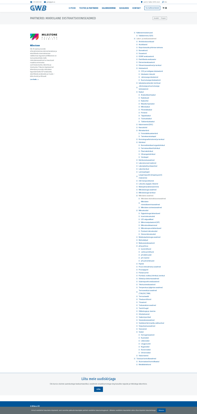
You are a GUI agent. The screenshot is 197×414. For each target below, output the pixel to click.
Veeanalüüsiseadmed (146, 320)
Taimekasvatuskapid (148, 136)
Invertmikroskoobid (148, 216)
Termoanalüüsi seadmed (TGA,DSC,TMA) (148, 292)
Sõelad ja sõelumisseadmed (149, 279)
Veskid (141, 332)
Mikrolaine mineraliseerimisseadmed (150, 203)
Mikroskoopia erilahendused (151, 228)
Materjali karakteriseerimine (149, 187)
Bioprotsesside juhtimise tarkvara (151, 47)
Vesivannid (143, 329)
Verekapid (144, 157)
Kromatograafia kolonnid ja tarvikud (151, 139)
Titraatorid (142, 302)
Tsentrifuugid (143, 308)
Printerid (144, 113)
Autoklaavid (143, 44)
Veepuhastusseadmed (147, 326)
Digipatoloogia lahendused (150, 213)
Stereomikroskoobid (148, 234)
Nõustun (161, 410)
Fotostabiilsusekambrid (149, 133)
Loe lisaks (33, 79)
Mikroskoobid (143, 210)
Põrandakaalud (146, 110)
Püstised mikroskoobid (149, 231)
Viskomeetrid (143, 356)
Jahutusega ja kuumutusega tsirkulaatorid (149, 87)
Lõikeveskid (145, 341)
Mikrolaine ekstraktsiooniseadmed (153, 199)
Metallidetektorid (145, 364)
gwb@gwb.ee (51, 2)
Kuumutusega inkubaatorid (151, 80)
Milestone (35, 45)
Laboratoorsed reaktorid (147, 163)
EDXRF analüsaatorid (146, 56)
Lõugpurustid (145, 344)
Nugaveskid (145, 347)
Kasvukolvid (143, 127)
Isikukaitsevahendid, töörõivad (149, 83)
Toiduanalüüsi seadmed (147, 305)
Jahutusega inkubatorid (149, 77)
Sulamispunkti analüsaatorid (149, 281)
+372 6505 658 (37, 2)
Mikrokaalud (145, 107)
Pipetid (141, 264)
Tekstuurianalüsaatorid (147, 284)
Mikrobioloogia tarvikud (147, 193)
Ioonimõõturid (146, 249)
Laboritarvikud (144, 169)
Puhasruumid (143, 273)
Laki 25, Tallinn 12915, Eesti (151, 2)
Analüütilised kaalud (148, 95)
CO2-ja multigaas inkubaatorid (152, 71)
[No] (194, 410)
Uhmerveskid (145, 353)
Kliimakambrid (144, 130)
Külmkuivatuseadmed (146, 160)
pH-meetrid (145, 258)
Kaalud (141, 92)
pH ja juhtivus (143, 246)
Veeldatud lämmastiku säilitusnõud (151, 323)
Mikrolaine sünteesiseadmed (151, 207)
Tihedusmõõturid (145, 299)
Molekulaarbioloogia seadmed (149, 237)
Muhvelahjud (143, 240)
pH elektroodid (146, 255)
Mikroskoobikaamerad (149, 225)
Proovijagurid (143, 270)
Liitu (98, 389)
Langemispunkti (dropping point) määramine (150, 176)
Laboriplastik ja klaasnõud (148, 166)
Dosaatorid (143, 53)
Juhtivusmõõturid (147, 252)
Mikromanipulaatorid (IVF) (150, 222)
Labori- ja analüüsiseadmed (146, 39)
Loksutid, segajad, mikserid (148, 184)
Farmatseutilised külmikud (150, 148)
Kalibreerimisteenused (144, 33)
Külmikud (142, 142)
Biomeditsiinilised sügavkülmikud (153, 145)
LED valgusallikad (147, 219)
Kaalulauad (145, 98)
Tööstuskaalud (146, 119)
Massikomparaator (148, 104)
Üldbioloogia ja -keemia (147, 311)
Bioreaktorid (143, 50)
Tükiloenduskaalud (147, 122)
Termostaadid (144, 296)
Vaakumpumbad (145, 317)
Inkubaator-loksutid (148, 74)
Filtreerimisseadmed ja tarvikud (150, 65)
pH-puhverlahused (147, 261)
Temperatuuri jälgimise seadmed (151, 287)
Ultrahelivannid (144, 314)
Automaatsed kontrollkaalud (149, 361)
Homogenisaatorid (147, 335)
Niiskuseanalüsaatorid (147, 243)
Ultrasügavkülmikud (148, 154)
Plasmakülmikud (147, 151)
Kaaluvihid (144, 101)
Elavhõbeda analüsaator (147, 59)
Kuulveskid (145, 338)
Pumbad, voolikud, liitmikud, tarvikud (152, 276)
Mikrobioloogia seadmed (147, 190)
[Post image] (43, 37)
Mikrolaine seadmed (146, 196)
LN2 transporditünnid (146, 181)
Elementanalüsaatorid (147, 62)
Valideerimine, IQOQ (146, 36)
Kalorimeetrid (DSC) (146, 124)
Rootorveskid (145, 350)
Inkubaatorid (143, 68)
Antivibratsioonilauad (146, 42)
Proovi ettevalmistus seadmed (150, 267)
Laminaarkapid (144, 172)
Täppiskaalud (146, 116)
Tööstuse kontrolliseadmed (146, 359)
